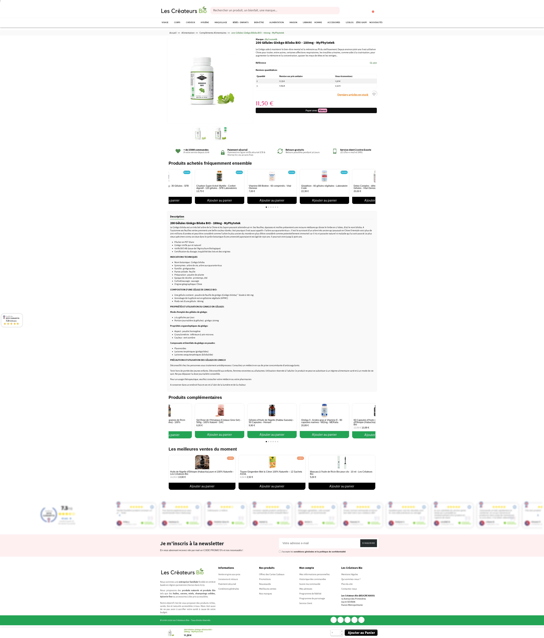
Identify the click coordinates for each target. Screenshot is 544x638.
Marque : (260, 39)
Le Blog (349, 23)
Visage (165, 23)
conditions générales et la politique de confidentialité (320, 551)
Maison (293, 23)
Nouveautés (375, 23)
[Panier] (372, 10)
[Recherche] (335, 10)
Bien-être (259, 23)
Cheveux (190, 23)
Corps (177, 23)
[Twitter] (340, 620)
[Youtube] (361, 620)
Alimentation (276, 23)
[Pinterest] (347, 620)
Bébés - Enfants (240, 23)
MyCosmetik (271, 39)
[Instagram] (354, 620)
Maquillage (221, 23)
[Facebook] (334, 620)
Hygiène (205, 23)
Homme (318, 23)
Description (177, 216)
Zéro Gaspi (361, 23)
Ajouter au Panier (361, 632)
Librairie (307, 23)
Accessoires (334, 23)
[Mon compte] (361, 11)
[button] (171, 185)
